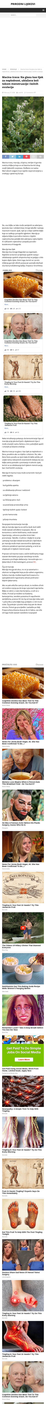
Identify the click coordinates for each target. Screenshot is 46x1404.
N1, (34, 562)
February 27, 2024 (9, 93)
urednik (20, 93)
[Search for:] (23, 15)
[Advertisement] (23, 44)
